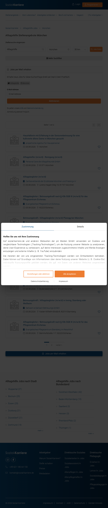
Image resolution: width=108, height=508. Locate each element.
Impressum (63, 281)
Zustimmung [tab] (28, 226)
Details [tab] (80, 226)
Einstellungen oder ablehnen (38, 274)
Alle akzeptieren (69, 274)
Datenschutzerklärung (40, 281)
